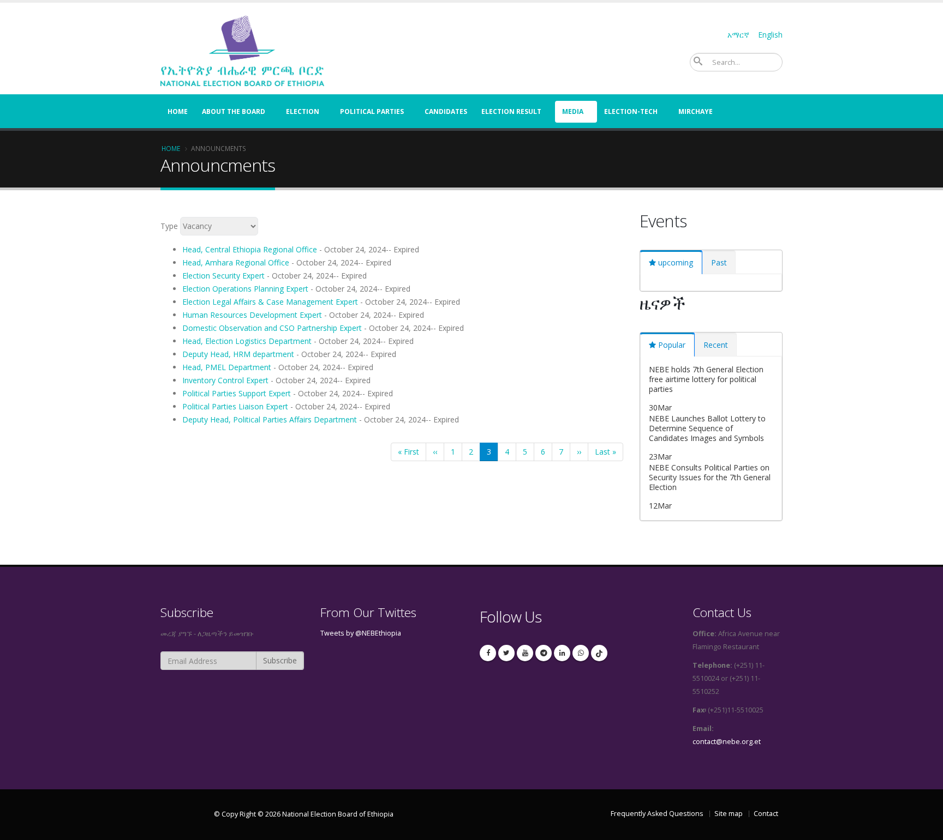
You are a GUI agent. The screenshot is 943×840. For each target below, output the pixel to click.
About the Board (233, 111)
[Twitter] (506, 653)
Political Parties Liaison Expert (235, 406)
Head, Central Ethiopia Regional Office (249, 249)
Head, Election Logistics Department (247, 341)
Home (178, 111)
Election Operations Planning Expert (245, 288)
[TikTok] (599, 653)
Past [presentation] (719, 262)
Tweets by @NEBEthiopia (360, 633)
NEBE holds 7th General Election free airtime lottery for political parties (706, 379)
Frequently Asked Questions (657, 813)
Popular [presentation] (671, 345)
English (770, 34)
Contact (766, 813)
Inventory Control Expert (225, 380)
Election (302, 111)
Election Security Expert (223, 275)
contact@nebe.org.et (727, 741)
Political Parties (372, 111)
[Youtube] (525, 653)
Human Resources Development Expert (252, 315)
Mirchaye (695, 111)
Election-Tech (631, 111)
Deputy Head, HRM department (238, 354)
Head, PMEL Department (226, 367)
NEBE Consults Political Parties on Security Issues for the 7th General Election (710, 477)
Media (572, 111)
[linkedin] (562, 653)
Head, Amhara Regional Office (235, 262)
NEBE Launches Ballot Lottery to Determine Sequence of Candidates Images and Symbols (707, 428)
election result (511, 111)
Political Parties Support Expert (236, 393)
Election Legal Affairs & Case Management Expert (270, 302)
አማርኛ (738, 34)
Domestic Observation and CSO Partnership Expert (272, 328)
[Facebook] (488, 653)
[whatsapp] (580, 653)
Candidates (446, 111)
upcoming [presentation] (675, 262)
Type (169, 226)
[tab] (671, 262)
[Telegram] (543, 653)
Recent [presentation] (715, 345)
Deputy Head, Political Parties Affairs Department (269, 419)
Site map (728, 813)
